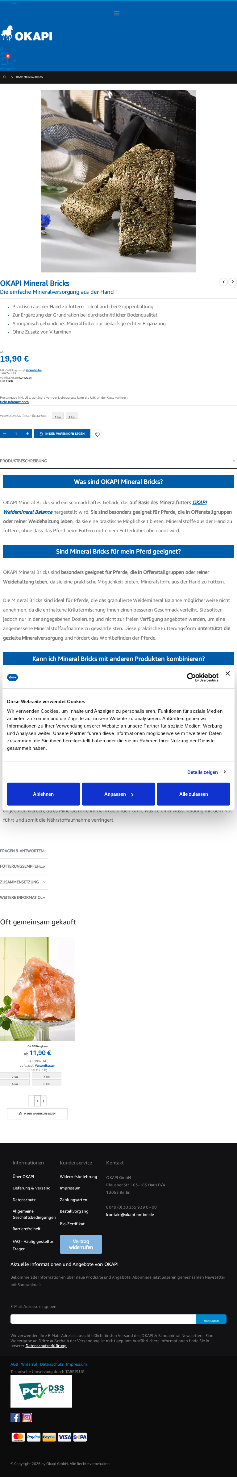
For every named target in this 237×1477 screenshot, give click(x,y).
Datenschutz (51, 1364)
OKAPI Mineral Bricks (29, 77)
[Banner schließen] (228, 677)
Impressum (76, 1364)
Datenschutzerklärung (46, 1345)
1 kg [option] (58, 417)
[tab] (118, 461)
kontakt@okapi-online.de (130, 1214)
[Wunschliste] (6, 53)
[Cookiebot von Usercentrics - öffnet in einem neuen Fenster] (191, 677)
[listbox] (65, 417)
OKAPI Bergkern (37, 1046)
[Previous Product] (223, 282)
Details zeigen (202, 771)
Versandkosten (34, 369)
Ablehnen (43, 794)
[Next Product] (232, 282)
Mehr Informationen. (14, 402)
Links (14, 3)
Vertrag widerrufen (81, 1244)
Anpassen (115, 794)
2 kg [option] (72, 417)
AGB (14, 1364)
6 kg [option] (47, 1083)
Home (5, 77)
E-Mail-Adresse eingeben (33, 1306)
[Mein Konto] (2, 53)
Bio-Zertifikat (72, 1223)
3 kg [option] (47, 1076)
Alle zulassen (193, 794)
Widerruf (28, 1364)
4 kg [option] (15, 1083)
